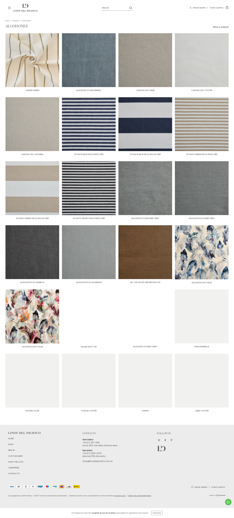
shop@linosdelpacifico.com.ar (97, 461)
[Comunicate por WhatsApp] (228, 502)
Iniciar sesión (199, 7)
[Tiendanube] (217, 495)
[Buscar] (130, 7)
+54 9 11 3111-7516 (91, 442)
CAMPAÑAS (13, 467)
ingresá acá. (120, 495)
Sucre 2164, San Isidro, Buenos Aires (99, 445)
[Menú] (9, 7)
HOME (11, 438)
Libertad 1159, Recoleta (93, 456)
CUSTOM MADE (15, 456)
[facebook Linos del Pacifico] (165, 440)
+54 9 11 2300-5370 (92, 453)
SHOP (11, 444)
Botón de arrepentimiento (139, 495)
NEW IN (11, 450)
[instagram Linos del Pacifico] (159, 440)
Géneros (16, 21)
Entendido (157, 513)
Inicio (7, 21)
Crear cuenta (216, 7)
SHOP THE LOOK (15, 461)
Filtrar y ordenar (221, 26)
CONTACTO (14, 473)
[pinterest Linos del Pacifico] (171, 440)
